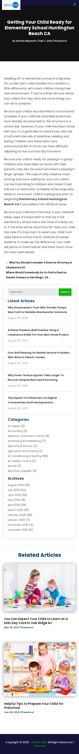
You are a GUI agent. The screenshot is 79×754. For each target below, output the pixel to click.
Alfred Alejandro (26, 41)
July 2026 (14, 490)
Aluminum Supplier (20, 471)
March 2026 (15, 510)
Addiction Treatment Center (26, 436)
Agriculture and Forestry (23, 451)
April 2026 (14, 505)
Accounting (15, 431)
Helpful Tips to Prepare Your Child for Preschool (33, 705)
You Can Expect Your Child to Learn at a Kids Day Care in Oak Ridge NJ (36, 621)
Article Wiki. (39, 742)
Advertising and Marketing (24, 441)
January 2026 (16, 520)
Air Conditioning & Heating (24, 456)
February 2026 (17, 515)
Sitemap (39, 746)
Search (65, 292)
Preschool (60, 41)
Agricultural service (20, 446)
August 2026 (16, 485)
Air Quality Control (19, 461)
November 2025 (18, 530)
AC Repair (14, 426)
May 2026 (14, 500)
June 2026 (14, 495)
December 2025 (18, 525)
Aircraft (12, 466)
